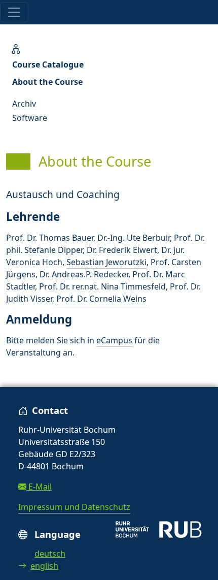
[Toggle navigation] (14, 12)
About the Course (47, 81)
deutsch (49, 553)
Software (29, 117)
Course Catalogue (48, 64)
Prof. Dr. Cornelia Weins (101, 298)
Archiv (24, 103)
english (44, 565)
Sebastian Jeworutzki (106, 262)
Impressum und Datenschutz (74, 506)
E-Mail (39, 486)
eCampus (114, 340)
